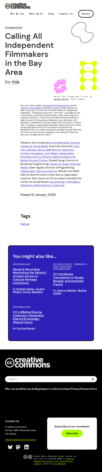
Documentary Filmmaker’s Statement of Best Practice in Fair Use (50, 183)
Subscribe (72, 433)
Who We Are (17, 14)
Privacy (75, 389)
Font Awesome (59, 464)
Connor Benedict (32, 292)
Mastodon (18, 447)
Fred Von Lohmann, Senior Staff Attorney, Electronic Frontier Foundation (49, 150)
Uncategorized (13, 27)
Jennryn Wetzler (66, 290)
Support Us (66, 14)
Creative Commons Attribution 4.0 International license (54, 461)
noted (60, 456)
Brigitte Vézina (25, 289)
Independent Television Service (56, 105)
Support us (46, 389)
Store (57, 389)
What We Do (36, 14)
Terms (93, 389)
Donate (86, 13)
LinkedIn (26, 447)
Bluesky (10, 447)
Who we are (12, 389)
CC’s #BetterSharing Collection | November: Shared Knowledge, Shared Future (28, 317)
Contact (66, 389)
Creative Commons (17, 6)
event (55, 108)
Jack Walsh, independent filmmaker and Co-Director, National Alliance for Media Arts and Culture (48, 157)
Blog (51, 14)
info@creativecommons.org (20, 439)
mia (15, 82)
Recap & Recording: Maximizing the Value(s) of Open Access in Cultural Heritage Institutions (29, 276)
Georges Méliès (61, 99)
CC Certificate (62, 263)
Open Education (62, 266)
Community (80, 263)
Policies (84, 389)
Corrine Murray (25, 328)
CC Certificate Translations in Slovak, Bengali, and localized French (68, 279)
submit (92, 379)
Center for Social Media (30, 108)
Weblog (24, 224)
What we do (27, 389)
